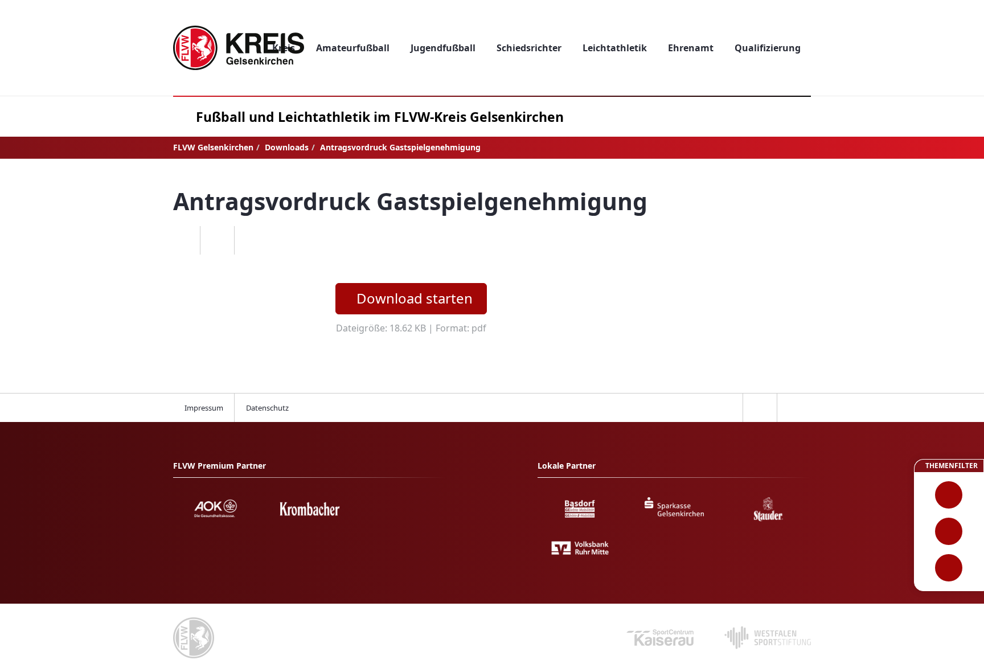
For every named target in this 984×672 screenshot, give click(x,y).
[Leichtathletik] (949, 531)
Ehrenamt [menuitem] (691, 48)
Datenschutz (267, 408)
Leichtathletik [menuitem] (615, 48)
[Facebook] (183, 240)
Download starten (414, 298)
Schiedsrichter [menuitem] (529, 48)
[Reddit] (251, 240)
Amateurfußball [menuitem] (353, 48)
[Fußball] (949, 495)
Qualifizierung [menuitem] (768, 48)
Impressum (203, 408)
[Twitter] (217, 240)
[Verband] (949, 567)
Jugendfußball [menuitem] (443, 48)
